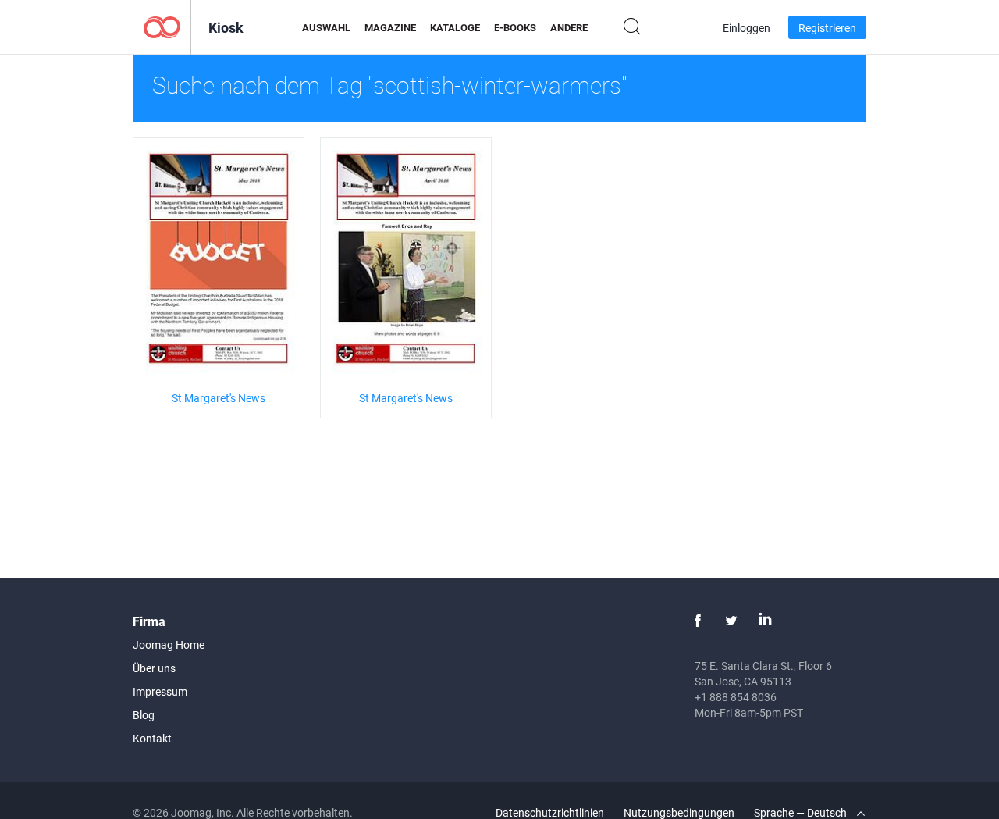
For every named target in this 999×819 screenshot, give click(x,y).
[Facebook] (697, 620)
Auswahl (326, 27)
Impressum (160, 691)
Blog (144, 714)
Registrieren (827, 27)
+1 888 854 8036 (736, 696)
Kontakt (152, 738)
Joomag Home (168, 644)
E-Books (515, 27)
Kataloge (455, 27)
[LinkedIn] (764, 620)
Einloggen (746, 27)
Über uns (154, 668)
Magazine (390, 27)
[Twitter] (731, 620)
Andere (569, 27)
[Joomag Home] (162, 26)
